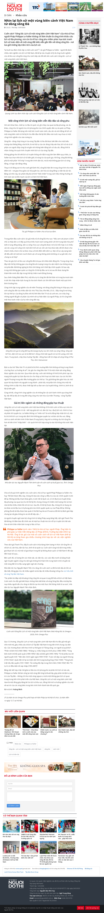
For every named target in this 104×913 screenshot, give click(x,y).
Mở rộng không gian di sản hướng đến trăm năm (89, 195)
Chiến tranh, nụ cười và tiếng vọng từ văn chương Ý (48, 732)
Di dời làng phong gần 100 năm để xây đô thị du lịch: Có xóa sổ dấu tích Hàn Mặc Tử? (89, 244)
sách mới (56, 749)
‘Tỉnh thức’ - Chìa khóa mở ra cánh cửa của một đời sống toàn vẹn (30, 732)
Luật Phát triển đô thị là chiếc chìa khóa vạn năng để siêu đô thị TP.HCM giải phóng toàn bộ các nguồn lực (48, 860)
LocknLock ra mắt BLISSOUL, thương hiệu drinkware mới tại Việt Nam (11, 859)
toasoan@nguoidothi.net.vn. (43, 898)
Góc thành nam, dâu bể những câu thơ (66, 731)
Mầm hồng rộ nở (86, 225)
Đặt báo (80, 908)
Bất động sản (88, 868)
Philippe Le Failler (30, 744)
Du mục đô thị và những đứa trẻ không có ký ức (89, 236)
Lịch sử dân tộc (14, 754)
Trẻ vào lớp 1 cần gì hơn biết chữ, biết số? (29, 857)
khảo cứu (18, 744)
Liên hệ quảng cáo (92, 908)
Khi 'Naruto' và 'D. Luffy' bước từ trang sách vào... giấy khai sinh (66, 836)
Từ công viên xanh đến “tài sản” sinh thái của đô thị (89, 174)
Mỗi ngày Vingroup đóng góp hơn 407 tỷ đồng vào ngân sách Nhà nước (90, 188)
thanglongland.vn (45, 868)
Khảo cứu (21, 15)
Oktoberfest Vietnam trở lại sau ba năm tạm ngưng (47, 836)
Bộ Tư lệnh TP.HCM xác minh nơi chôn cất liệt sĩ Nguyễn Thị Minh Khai (89, 167)
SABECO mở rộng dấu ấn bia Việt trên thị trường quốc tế (28, 836)
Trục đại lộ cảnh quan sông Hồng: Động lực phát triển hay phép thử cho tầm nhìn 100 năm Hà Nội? (89, 253)
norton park (19, 868)
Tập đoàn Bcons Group (31, 872)
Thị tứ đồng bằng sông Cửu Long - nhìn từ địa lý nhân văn (89, 220)
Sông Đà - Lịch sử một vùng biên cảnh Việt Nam (25, 749)
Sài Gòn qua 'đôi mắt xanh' (88, 127)
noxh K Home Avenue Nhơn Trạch (13, 872)
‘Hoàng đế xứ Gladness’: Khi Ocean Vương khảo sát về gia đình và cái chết (12, 733)
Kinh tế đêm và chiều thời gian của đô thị (88, 230)
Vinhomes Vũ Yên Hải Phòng (75, 868)
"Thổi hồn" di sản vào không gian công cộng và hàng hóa (89, 214)
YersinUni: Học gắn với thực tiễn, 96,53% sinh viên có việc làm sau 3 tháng (66, 859)
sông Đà (47, 749)
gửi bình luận (13, 806)
